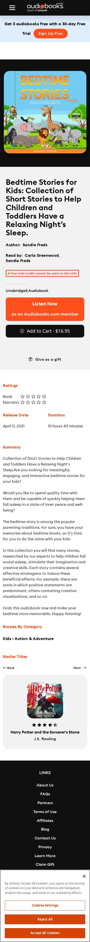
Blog (45, 829)
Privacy (45, 847)
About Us (45, 785)
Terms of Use (45, 812)
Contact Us (45, 838)
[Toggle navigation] (12, 7)
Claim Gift (45, 864)
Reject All (45, 919)
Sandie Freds (35, 245)
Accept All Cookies (44, 933)
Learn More (45, 856)
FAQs (45, 794)
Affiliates (45, 821)
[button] (8, 668)
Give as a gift (48, 359)
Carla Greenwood (42, 255)
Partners (45, 803)
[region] (45, 906)
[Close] (84, 876)
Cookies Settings (45, 905)
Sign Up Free (50, 33)
